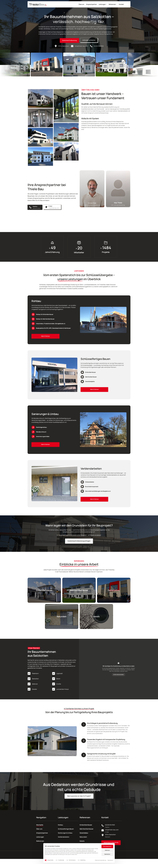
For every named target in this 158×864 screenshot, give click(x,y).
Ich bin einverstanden (118, 674)
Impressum (110, 860)
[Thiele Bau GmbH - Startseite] (38, 4)
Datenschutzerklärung (100, 860)
